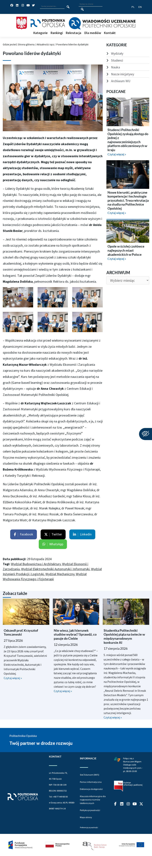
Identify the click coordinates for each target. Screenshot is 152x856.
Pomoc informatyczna (91, 782)
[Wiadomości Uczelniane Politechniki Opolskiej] (102, 23)
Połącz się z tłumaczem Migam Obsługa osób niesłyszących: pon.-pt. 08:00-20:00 (133, 765)
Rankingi (57, 33)
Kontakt (110, 33)
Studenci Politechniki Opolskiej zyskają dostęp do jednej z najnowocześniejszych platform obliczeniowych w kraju (128, 140)
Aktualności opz (45, 44)
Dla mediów (92, 33)
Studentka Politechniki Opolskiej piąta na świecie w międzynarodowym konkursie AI (124, 636)
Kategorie (40, 33)
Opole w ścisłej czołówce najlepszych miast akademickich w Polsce (126, 250)
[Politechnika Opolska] (48, 23)
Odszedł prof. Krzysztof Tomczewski (21, 632)
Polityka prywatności (90, 810)
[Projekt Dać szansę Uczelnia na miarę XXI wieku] (76, 845)
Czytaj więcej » (117, 154)
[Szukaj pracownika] (68, 7)
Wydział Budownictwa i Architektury (36, 564)
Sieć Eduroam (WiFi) (89, 774)
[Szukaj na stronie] (82, 9)
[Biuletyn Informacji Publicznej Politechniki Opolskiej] (128, 786)
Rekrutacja (73, 33)
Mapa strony (86, 817)
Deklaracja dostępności (91, 789)
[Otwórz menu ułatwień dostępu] (145, 434)
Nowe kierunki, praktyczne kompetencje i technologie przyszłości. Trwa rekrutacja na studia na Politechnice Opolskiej (128, 200)
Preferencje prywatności (89, 827)
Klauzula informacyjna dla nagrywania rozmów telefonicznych (93, 800)
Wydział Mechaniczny (59, 574)
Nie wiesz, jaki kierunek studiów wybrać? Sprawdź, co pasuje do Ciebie (75, 634)
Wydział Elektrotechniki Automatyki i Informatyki (55, 569)
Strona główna (26, 44)
